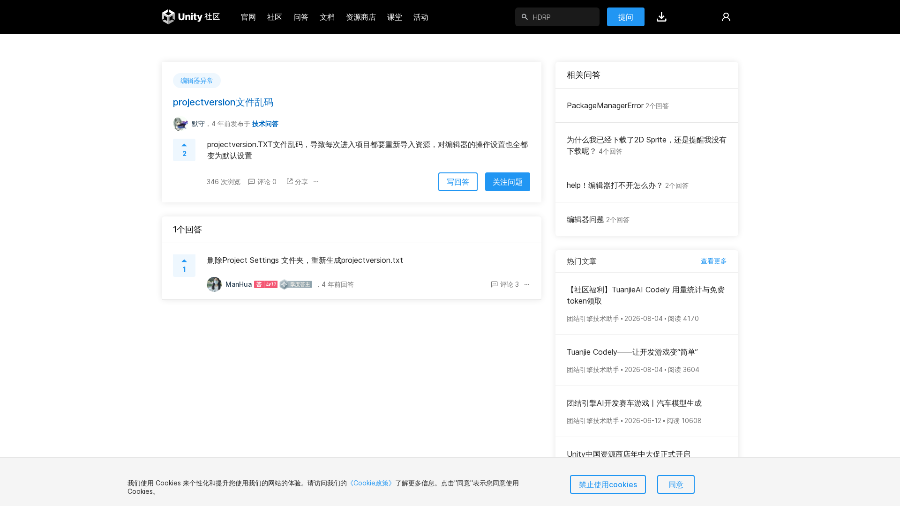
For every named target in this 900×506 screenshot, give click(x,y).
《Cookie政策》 (371, 483)
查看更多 (714, 261)
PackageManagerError (618, 105)
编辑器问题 (598, 219)
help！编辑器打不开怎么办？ (628, 185)
